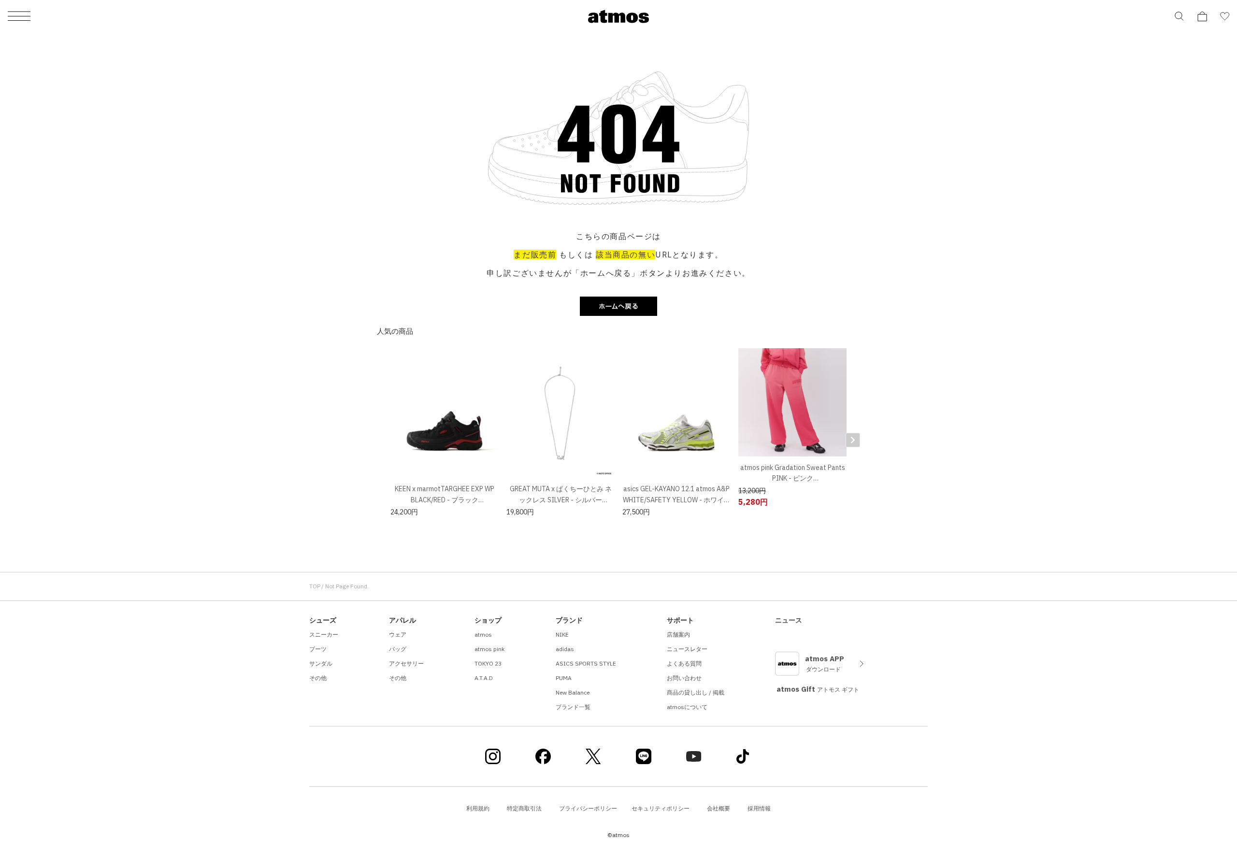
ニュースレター (687, 649)
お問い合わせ (684, 678)
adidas (565, 649)
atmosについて (687, 707)
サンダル (320, 663)
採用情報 (759, 808)
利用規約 (477, 808)
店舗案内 (678, 634)
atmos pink (489, 649)
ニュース (788, 620)
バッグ (397, 649)
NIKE (562, 634)
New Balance (573, 692)
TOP (314, 586)
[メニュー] (19, 16)
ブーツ (318, 649)
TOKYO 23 (488, 663)
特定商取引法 (524, 808)
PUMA (564, 678)
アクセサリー (406, 663)
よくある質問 (684, 663)
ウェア (397, 634)
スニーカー (323, 634)
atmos (483, 634)
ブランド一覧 (573, 707)
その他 (318, 678)
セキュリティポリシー (661, 808)
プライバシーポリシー (588, 808)
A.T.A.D (484, 678)
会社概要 (718, 808)
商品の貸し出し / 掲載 (695, 692)
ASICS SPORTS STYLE (586, 663)
